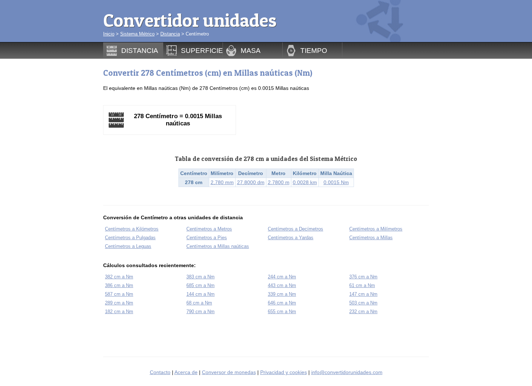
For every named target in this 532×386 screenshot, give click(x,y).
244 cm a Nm (282, 276)
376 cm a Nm (363, 276)
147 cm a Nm (363, 294)
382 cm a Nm (119, 276)
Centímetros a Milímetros (375, 229)
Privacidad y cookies (283, 372)
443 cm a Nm (282, 285)
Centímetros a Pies (206, 237)
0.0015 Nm (336, 182)
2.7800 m (279, 182)
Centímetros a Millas (371, 237)
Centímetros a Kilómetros (132, 229)
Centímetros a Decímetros (295, 229)
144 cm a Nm (200, 294)
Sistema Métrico (137, 34)
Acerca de (186, 372)
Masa (251, 50)
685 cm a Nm (200, 285)
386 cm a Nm (119, 285)
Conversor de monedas (229, 372)
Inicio (108, 34)
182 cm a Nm (119, 311)
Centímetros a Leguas (128, 246)
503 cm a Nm (363, 303)
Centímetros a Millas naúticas (217, 246)
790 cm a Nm (200, 311)
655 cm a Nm (282, 311)
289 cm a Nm (119, 303)
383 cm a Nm (200, 276)
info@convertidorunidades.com (347, 372)
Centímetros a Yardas (290, 237)
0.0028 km (305, 182)
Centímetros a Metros (209, 229)
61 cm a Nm (362, 285)
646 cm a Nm (282, 303)
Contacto (160, 372)
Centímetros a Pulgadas (130, 237)
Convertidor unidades (189, 20)
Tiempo (313, 50)
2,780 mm (222, 182)
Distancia (170, 34)
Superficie (202, 50)
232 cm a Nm (363, 311)
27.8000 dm (251, 182)
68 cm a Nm (199, 303)
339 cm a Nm (282, 294)
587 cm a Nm (119, 294)
